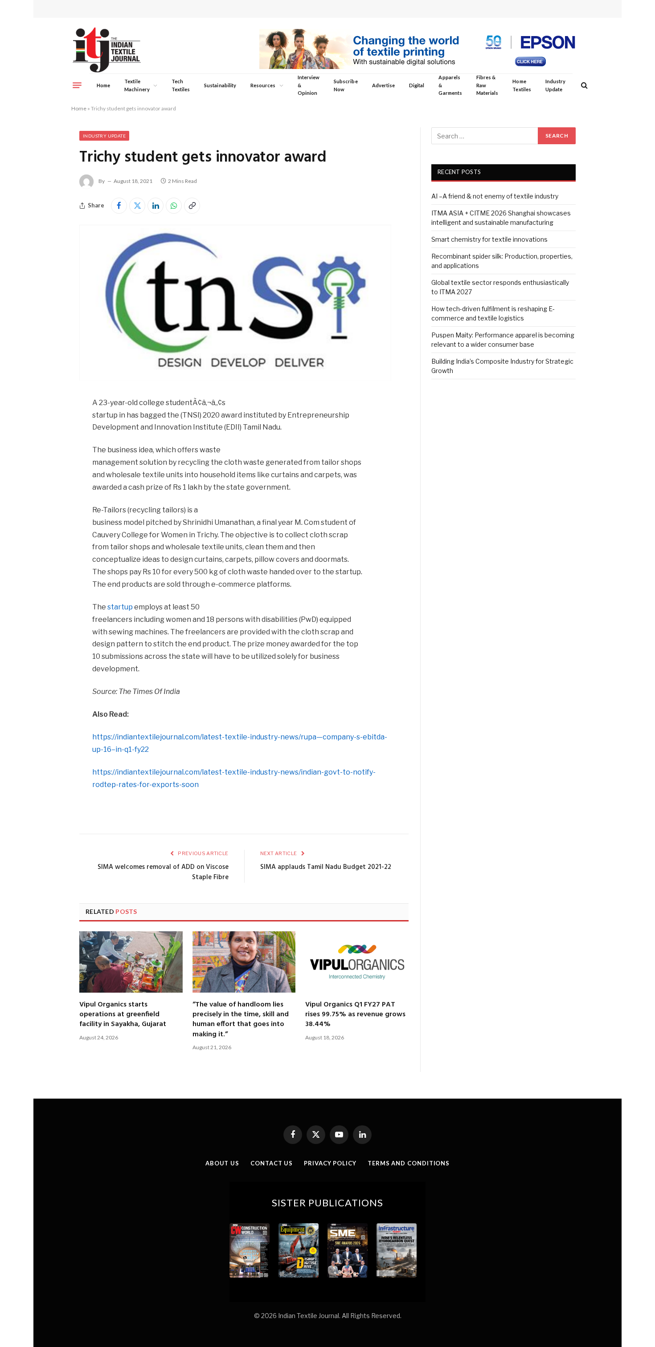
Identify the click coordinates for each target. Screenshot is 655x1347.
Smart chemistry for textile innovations (489, 239)
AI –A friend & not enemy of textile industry (494, 196)
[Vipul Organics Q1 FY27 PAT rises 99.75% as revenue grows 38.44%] (357, 962)
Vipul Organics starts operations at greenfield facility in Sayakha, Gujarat (122, 1015)
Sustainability (220, 85)
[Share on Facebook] (119, 206)
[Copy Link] (192, 206)
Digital (416, 85)
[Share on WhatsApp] (174, 206)
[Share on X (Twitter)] (137, 206)
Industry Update (555, 85)
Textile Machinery (137, 85)
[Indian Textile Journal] (106, 50)
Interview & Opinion (309, 85)
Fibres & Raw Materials (487, 85)
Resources (263, 85)
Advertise (383, 85)
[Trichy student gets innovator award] (235, 378)
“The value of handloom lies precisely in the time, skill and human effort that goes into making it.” (240, 1020)
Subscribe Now (346, 85)
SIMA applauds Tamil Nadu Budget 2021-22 (325, 867)
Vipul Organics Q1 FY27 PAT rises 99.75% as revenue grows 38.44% (355, 1015)
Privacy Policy (330, 1163)
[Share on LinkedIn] (155, 206)
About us (222, 1163)
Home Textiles (521, 85)
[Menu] (77, 85)
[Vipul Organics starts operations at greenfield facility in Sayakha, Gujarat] (131, 962)
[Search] (583, 85)
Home (103, 85)
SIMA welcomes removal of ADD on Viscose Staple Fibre (163, 872)
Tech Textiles (181, 85)
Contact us (271, 1163)
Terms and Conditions (409, 1163)
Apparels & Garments (450, 85)
